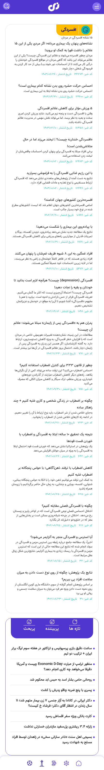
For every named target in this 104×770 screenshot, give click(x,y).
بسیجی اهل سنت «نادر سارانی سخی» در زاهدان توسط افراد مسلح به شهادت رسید (52, 739)
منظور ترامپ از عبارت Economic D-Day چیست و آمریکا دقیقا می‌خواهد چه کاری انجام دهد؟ (54, 666)
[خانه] (79, 763)
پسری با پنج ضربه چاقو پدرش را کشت (66, 690)
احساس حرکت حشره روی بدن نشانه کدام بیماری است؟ (55, 86)
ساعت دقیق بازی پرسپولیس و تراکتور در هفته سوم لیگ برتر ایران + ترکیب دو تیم (51, 651)
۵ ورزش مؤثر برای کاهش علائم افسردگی (65, 108)
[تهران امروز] (41, 763)
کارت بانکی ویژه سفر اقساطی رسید (68, 716)
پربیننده (52, 628)
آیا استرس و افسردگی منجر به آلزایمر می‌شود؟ (61, 537)
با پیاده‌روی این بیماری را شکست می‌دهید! (64, 227)
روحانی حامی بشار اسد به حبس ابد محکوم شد (61, 680)
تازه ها (74, 628)
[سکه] (54, 763)
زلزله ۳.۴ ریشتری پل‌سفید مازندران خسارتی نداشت (58, 726)
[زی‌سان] (53, 6)
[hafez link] (66, 763)
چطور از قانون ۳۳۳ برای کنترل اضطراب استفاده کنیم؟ (56, 365)
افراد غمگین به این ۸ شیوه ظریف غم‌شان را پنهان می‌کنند (53, 253)
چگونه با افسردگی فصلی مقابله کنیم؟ (67, 506)
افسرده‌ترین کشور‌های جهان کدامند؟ (68, 200)
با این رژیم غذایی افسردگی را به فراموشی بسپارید (59, 173)
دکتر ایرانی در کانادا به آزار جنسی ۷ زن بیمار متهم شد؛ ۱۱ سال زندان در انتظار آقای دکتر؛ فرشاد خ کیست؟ (54, 703)
